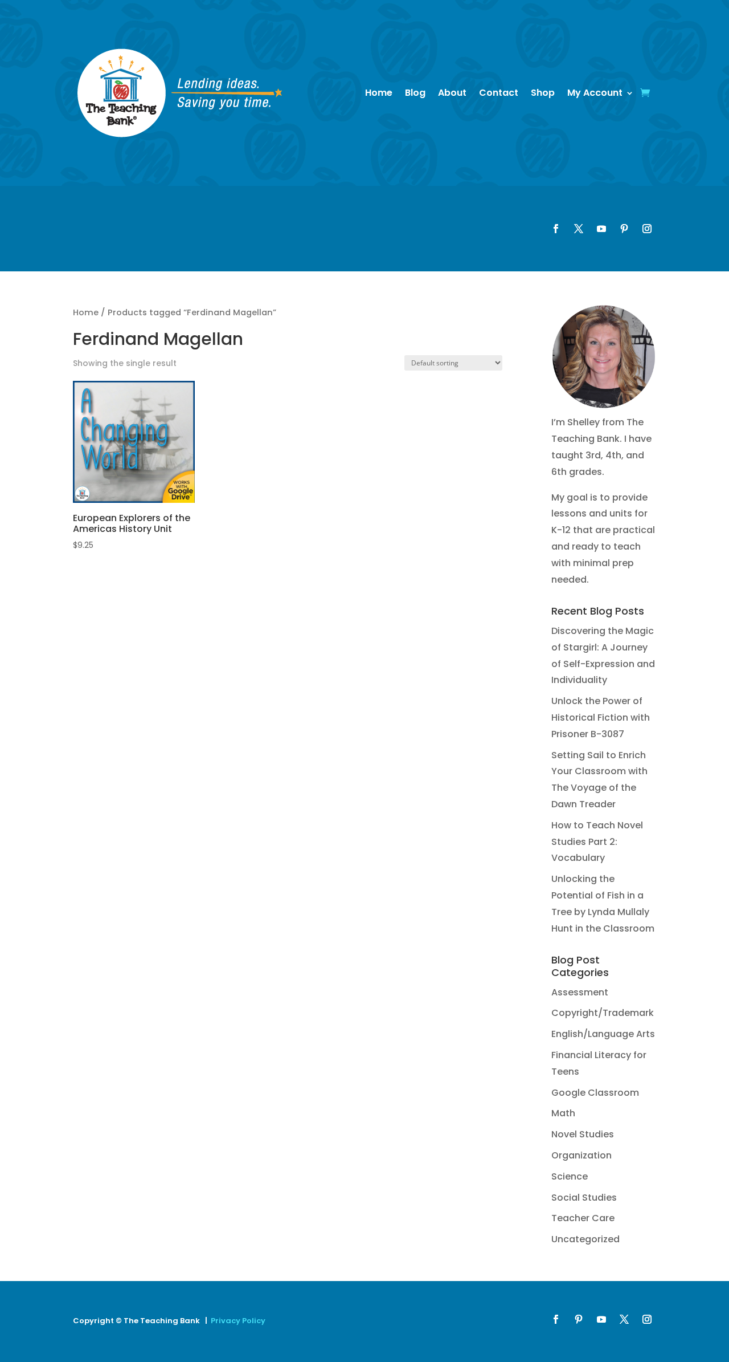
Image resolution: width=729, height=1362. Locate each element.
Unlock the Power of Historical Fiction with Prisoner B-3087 (600, 717)
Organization (581, 1155)
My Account (594, 92)
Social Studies (584, 1197)
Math (563, 1113)
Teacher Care (583, 1218)
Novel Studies (582, 1134)
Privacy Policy (238, 1320)
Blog (415, 92)
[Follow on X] (579, 228)
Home (378, 92)
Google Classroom (595, 1092)
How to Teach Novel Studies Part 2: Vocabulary (597, 842)
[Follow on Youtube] (601, 228)
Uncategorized (585, 1239)
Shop (543, 92)
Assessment (579, 992)
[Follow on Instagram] (647, 228)
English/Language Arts (603, 1033)
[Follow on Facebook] (556, 228)
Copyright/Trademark (602, 1012)
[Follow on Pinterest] (624, 228)
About (452, 92)
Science (569, 1176)
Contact (498, 92)
